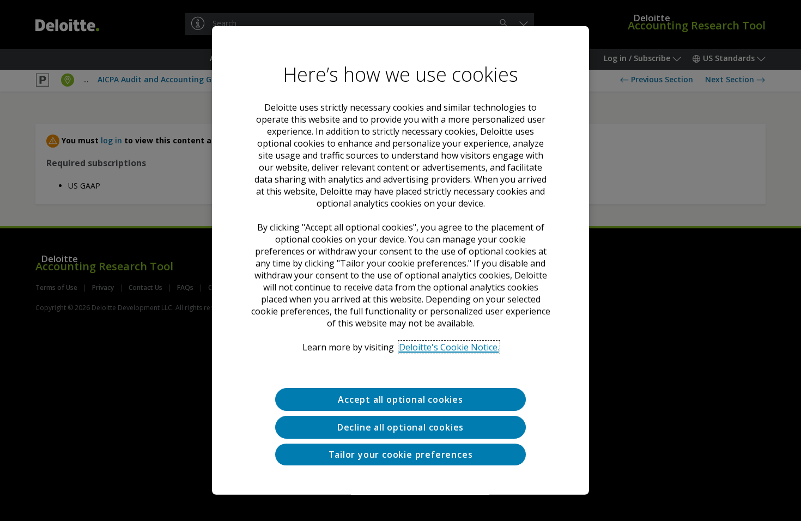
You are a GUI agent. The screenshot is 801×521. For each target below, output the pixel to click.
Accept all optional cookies (400, 399)
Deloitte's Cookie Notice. (449, 347)
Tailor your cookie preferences (401, 454)
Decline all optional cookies (400, 427)
